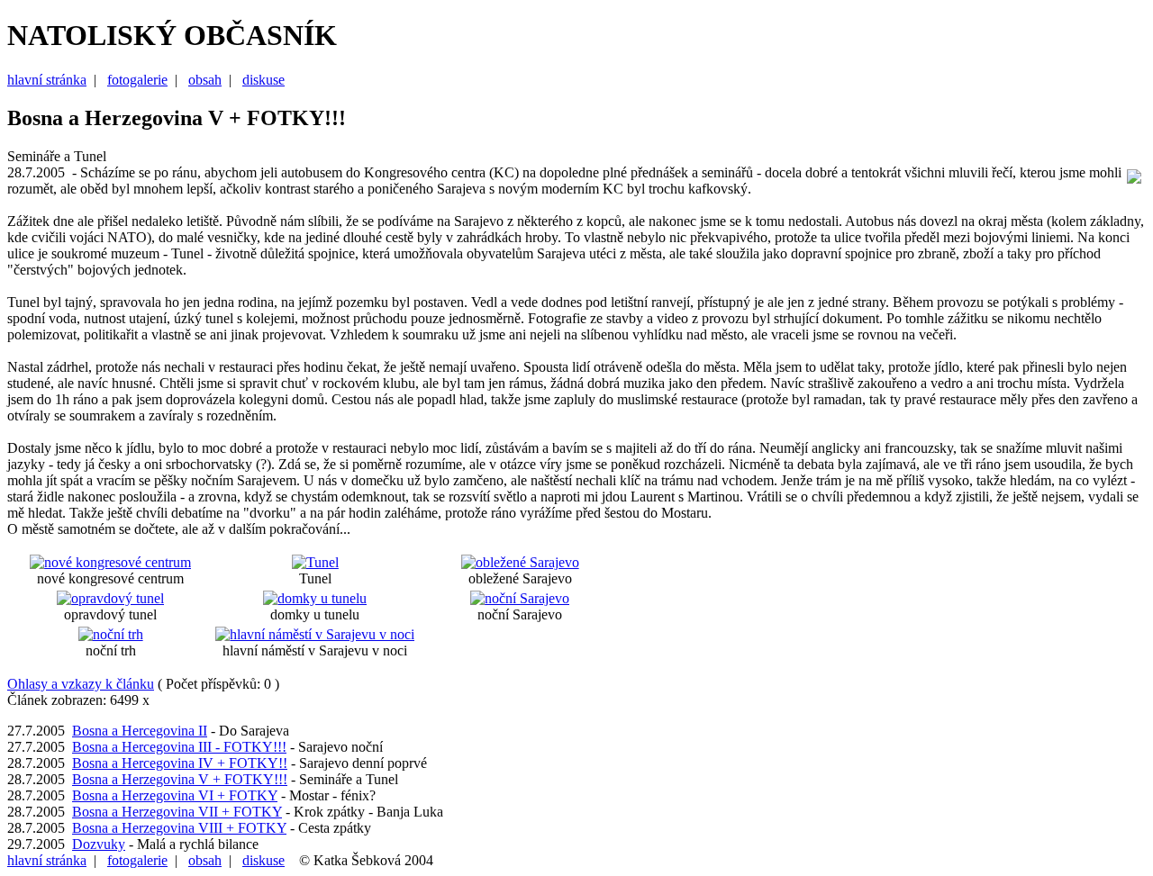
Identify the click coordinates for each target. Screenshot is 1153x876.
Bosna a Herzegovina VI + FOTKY (174, 795)
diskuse (263, 79)
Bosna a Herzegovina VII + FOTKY (177, 811)
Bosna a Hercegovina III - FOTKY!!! (179, 746)
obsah (205, 79)
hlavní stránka (46, 79)
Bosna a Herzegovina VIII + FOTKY (179, 827)
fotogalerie (137, 79)
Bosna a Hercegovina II (139, 730)
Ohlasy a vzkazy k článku (80, 683)
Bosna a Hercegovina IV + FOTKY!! (179, 763)
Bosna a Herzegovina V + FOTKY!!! (179, 779)
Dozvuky (98, 844)
